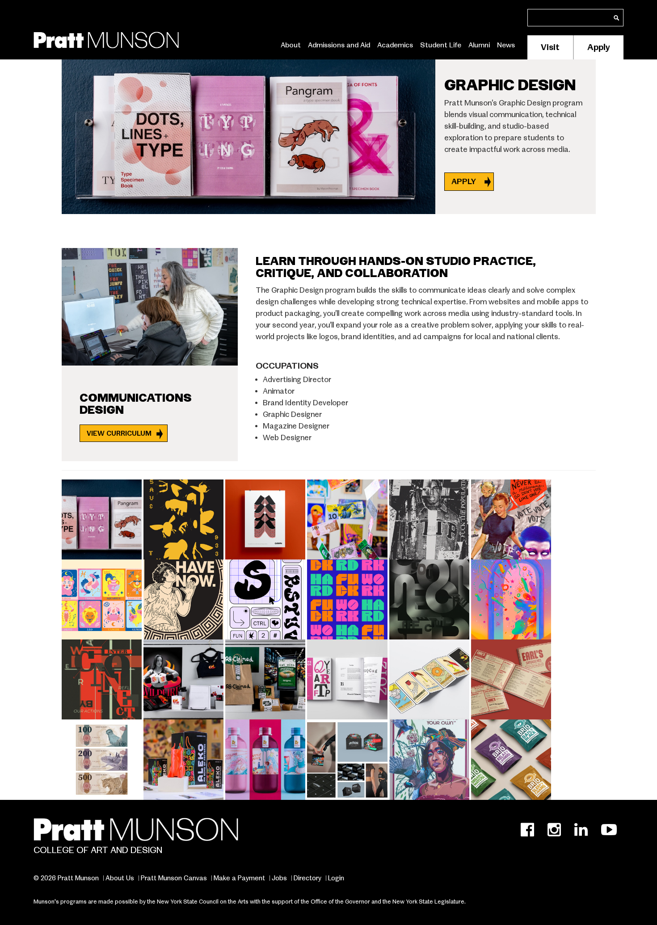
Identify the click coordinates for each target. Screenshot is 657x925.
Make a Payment (239, 878)
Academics (395, 45)
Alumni (479, 45)
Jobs (279, 878)
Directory (307, 878)
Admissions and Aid (339, 45)
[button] (102, 517)
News (506, 45)
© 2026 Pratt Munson (66, 878)
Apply (598, 47)
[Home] (106, 38)
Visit (550, 47)
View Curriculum (119, 433)
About (291, 45)
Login (336, 878)
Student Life (440, 45)
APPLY (464, 181)
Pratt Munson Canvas (174, 878)
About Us (119, 878)
